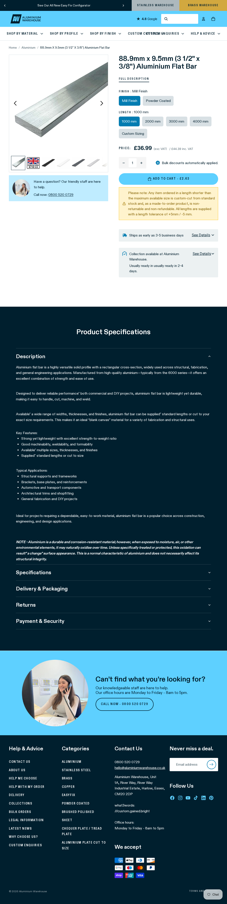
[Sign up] (211, 764)
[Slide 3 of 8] (48, 163)
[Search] (179, 19)
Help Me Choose (23, 778)
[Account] (203, 19)
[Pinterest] (211, 797)
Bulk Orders (20, 812)
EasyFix (68, 795)
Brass (67, 778)
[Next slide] (123, 5)
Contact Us (19, 762)
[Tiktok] (195, 797)
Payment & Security (40, 621)
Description (30, 356)
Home (13, 48)
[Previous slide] (5, 5)
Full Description (134, 78)
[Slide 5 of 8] (78, 163)
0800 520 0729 (60, 195)
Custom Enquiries (25, 845)
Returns (26, 605)
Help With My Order (27, 787)
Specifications (33, 572)
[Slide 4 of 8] (63, 163)
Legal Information (26, 820)
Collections (20, 803)
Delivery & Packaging (42, 588)
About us (17, 770)
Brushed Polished (78, 812)
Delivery (17, 795)
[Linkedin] (203, 797)
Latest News (20, 828)
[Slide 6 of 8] (93, 163)
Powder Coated (76, 803)
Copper (68, 787)
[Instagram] (180, 797)
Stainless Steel (76, 770)
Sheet (67, 820)
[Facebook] (172, 797)
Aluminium (28, 48)
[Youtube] (188, 797)
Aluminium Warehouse (33, 891)
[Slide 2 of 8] (33, 163)
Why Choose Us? (23, 837)
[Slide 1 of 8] (18, 163)
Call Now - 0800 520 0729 (125, 704)
